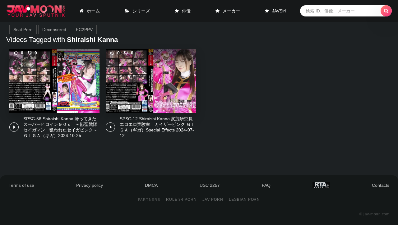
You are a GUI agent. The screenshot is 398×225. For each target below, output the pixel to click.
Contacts (380, 185)
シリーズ (141, 10)
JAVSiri (279, 10)
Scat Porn (23, 29)
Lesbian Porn (244, 199)
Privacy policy (89, 185)
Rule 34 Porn (181, 199)
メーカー (231, 10)
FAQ (266, 185)
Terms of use (21, 185)
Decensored (54, 29)
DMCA (151, 185)
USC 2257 (210, 185)
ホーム (93, 10)
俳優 (186, 10)
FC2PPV (84, 29)
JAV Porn (212, 199)
